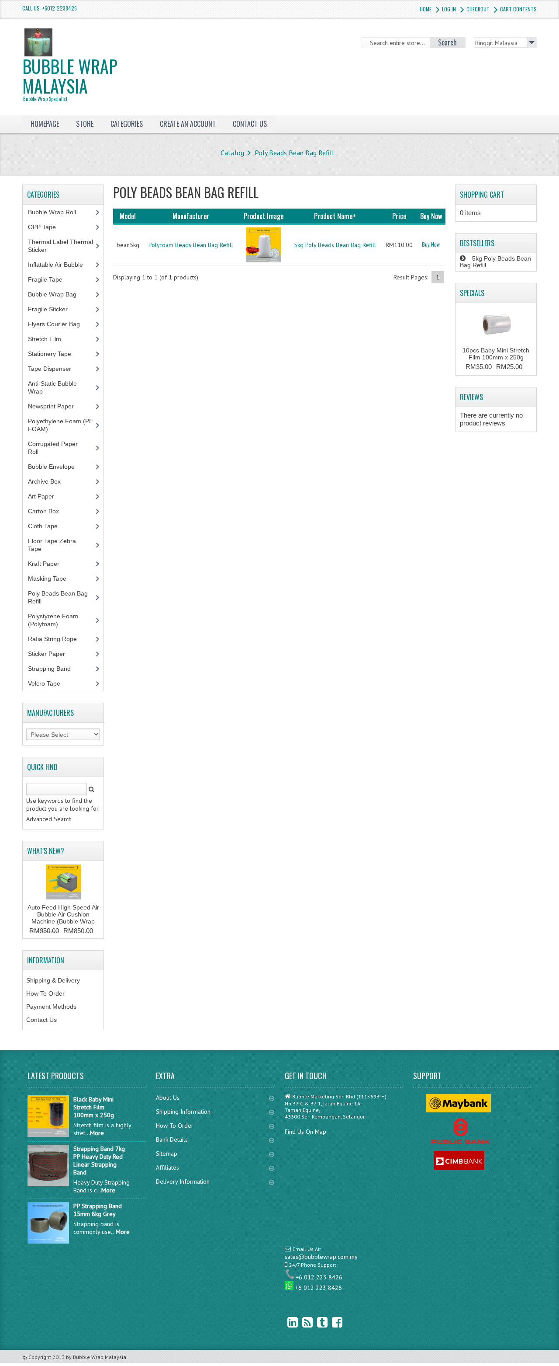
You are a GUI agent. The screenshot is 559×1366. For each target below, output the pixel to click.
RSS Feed (301, 1322)
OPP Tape (47, 226)
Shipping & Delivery (53, 980)
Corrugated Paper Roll (53, 447)
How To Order (45, 993)
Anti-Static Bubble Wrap (52, 387)
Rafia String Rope (57, 638)
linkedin (286, 1322)
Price (399, 216)
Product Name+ (335, 216)
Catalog (232, 152)
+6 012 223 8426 (319, 1277)
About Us (167, 1097)
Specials (472, 293)
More (97, 1133)
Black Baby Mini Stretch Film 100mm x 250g (93, 1107)
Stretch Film (51, 338)
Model (128, 216)
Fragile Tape (50, 279)
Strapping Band (54, 668)
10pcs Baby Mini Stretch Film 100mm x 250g (495, 354)
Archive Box (49, 481)
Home (425, 9)
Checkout (478, 9)
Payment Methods (51, 1006)
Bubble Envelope (56, 466)
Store (84, 123)
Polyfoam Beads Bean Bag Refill (190, 245)
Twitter (315, 1322)
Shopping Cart (482, 194)
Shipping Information (183, 1111)
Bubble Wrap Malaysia (69, 77)
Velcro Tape (44, 683)
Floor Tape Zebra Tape (52, 544)
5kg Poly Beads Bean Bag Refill (335, 245)
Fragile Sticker (52, 309)
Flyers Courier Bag (59, 324)
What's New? (45, 851)
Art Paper (47, 496)
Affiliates (167, 1167)
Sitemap (166, 1153)
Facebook (330, 1322)
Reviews (471, 397)
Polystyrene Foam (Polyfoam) (53, 620)
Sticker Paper (53, 653)
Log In (449, 9)
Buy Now (431, 244)
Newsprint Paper (55, 406)
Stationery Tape (54, 353)
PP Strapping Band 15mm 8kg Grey (97, 1210)
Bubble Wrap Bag (59, 294)
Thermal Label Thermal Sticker (60, 245)
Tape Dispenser (54, 368)
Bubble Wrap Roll (57, 212)
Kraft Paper (48, 563)
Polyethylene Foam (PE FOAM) (60, 425)
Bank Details (172, 1139)
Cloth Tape (47, 526)
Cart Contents (518, 9)
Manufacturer (191, 216)
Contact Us (41, 1019)
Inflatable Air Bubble (60, 264)
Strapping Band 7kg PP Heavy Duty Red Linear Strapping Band (99, 1160)
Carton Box (50, 511)
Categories (126, 123)
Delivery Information (183, 1181)
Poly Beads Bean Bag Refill (294, 152)
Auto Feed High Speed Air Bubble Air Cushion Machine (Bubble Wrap (63, 914)
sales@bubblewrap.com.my (321, 1257)
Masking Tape (52, 578)
